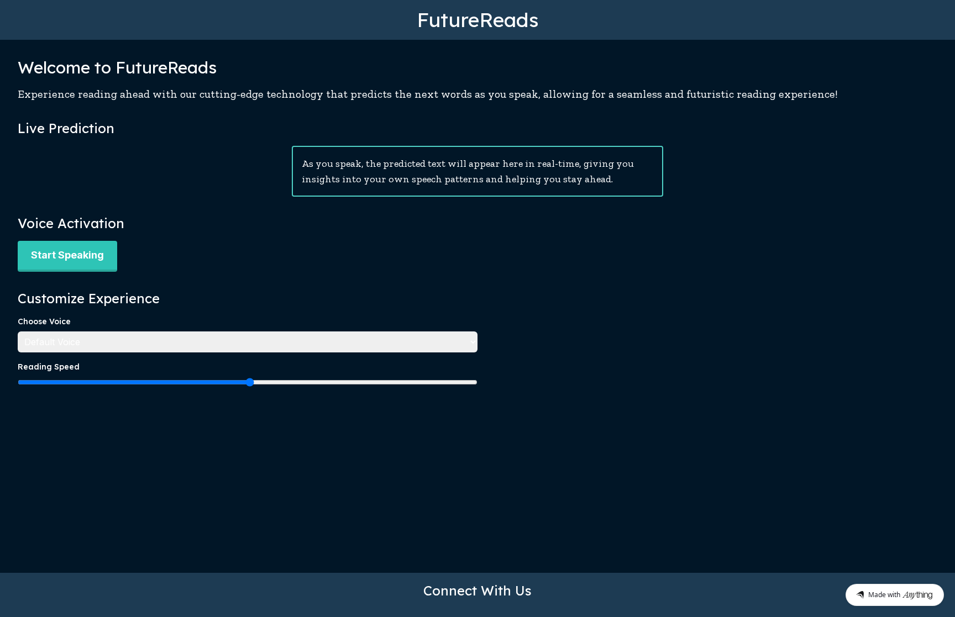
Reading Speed (49, 367)
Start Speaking (67, 255)
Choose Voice (44, 321)
